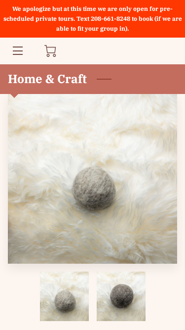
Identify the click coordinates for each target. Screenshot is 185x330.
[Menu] (17, 51)
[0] (50, 51)
